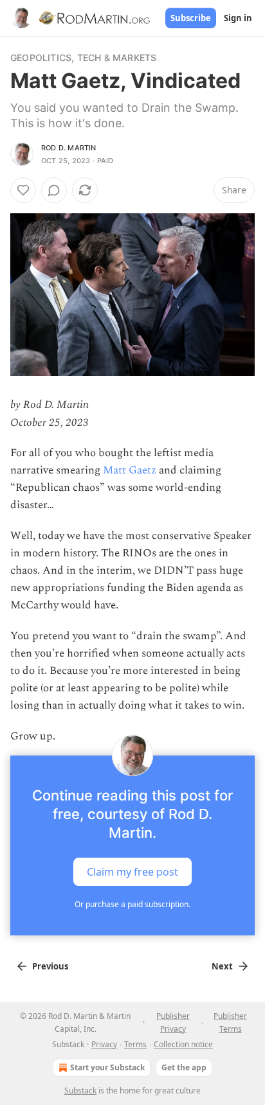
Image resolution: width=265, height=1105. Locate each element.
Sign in (238, 18)
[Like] (23, 190)
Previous (50, 966)
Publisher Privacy (173, 1022)
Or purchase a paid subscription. (132, 904)
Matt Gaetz (129, 470)
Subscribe (190, 18)
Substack (80, 1090)
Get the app (183, 1067)
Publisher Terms (230, 1022)
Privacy (104, 1044)
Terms (135, 1044)
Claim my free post (132, 871)
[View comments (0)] (54, 190)
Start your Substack (107, 1067)
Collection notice (183, 1044)
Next (222, 966)
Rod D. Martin (68, 147)
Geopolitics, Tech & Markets (83, 57)
